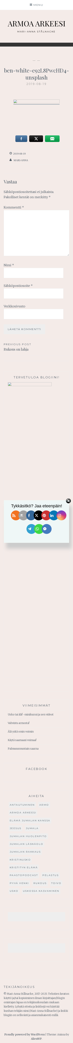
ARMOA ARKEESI (36, 23)
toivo (56, 883)
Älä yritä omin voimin (21, 731)
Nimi (9, 265)
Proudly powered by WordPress (24, 1034)
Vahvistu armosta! (18, 723)
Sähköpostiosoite (18, 286)
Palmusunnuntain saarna (23, 748)
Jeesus (15, 828)
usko (14, 890)
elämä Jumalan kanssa (30, 820)
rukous (40, 883)
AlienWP (36, 1038)
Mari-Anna (21, 160)
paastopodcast (24, 875)
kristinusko (20, 859)
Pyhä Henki (19, 883)
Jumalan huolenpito (28, 836)
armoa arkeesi (23, 812)
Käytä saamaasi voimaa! (22, 740)
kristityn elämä (24, 867)
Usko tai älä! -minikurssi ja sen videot (31, 714)
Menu (38, 4)
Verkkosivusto (14, 306)
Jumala (32, 828)
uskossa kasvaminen (41, 890)
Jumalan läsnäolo (26, 843)
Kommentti (14, 207)
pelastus (50, 875)
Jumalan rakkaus (25, 851)
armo (44, 804)
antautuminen (22, 804)
